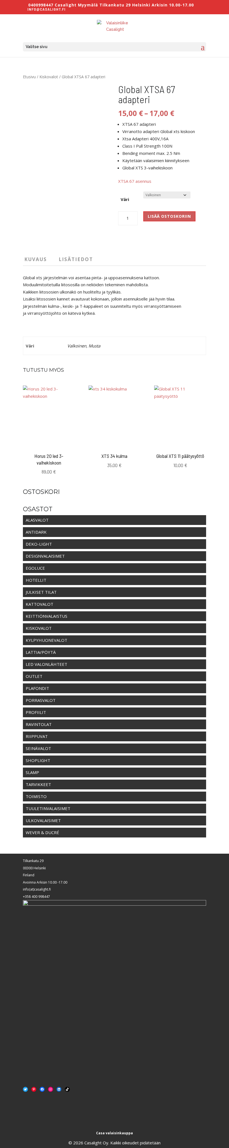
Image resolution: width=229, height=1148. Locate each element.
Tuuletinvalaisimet (48, 808)
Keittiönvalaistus (46, 616)
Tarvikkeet (38, 784)
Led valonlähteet (46, 664)
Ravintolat (39, 724)
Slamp (32, 772)
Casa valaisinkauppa (114, 1133)
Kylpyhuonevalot (46, 640)
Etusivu (29, 76)
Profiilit (36, 712)
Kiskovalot (48, 76)
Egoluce (35, 568)
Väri (125, 199)
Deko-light (39, 544)
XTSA (123, 181)
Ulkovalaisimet (43, 820)
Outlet (34, 676)
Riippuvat (37, 736)
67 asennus (140, 181)
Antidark (36, 532)
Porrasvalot (41, 700)
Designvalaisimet (45, 556)
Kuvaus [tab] (35, 259)
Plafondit (37, 688)
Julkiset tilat (41, 592)
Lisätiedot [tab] (76, 259)
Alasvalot (37, 520)
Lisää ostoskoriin (169, 216)
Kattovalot (39, 604)
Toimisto (36, 796)
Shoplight (38, 760)
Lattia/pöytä (41, 652)
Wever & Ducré (42, 832)
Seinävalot (38, 748)
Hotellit (36, 580)
